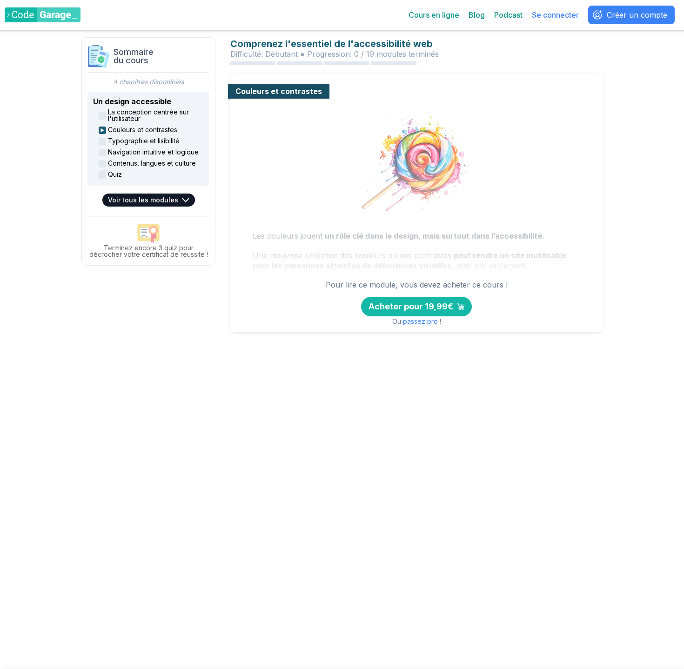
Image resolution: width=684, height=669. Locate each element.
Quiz (115, 174)
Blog (477, 15)
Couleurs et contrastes (142, 130)
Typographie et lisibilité (144, 141)
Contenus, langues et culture (152, 163)
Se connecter (555, 15)
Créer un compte (637, 15)
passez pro (420, 321)
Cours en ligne (434, 15)
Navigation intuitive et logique (153, 152)
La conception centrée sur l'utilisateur (148, 115)
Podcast (508, 15)
